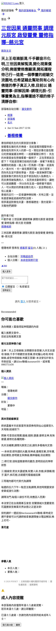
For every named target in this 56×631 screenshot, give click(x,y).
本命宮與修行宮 (29, 260)
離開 (18, 625)
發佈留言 (6, 290)
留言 (30, 248)
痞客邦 (23, 248)
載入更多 (6, 271)
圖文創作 (27, 109)
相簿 (9, 115)
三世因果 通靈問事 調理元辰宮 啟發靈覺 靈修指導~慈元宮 (27, 35)
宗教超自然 (27, 256)
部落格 (11, 119)
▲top (4, 265)
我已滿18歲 (7, 625)
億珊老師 (6, 226)
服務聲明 (34, 585)
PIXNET (14, 581)
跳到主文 (6, 50)
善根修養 (14, 136)
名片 (9, 122)
